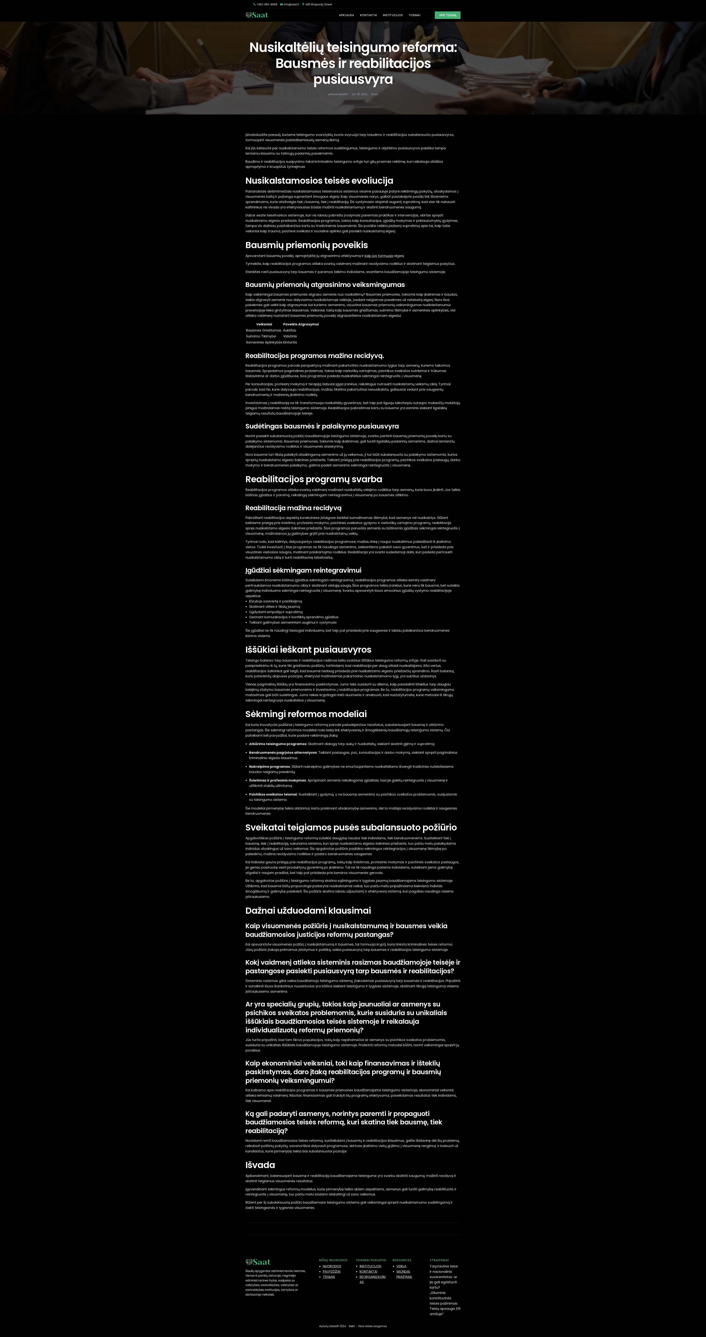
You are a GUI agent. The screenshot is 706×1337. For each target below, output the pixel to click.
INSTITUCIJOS (370, 1266)
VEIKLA (401, 1266)
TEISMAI (329, 1277)
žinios (374, 94)
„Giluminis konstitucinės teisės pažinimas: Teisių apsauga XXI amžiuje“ (445, 1303)
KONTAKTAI (368, 1271)
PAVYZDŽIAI (331, 1271)
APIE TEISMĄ (447, 15)
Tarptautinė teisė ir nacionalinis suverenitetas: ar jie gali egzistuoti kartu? (444, 1277)
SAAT (352, 1326)
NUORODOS (332, 1266)
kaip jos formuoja (379, 255)
